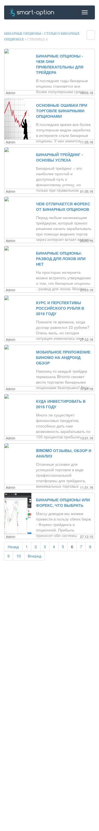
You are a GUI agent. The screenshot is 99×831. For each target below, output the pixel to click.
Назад (13, 546)
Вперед (34, 556)
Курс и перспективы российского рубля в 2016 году (60, 308)
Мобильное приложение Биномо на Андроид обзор (63, 357)
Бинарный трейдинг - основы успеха (59, 157)
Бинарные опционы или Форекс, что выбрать (63, 502)
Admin (10, 92)
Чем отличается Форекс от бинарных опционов (63, 206)
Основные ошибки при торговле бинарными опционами (61, 110)
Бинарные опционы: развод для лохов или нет (61, 258)
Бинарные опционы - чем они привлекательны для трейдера (59, 64)
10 (18, 556)
